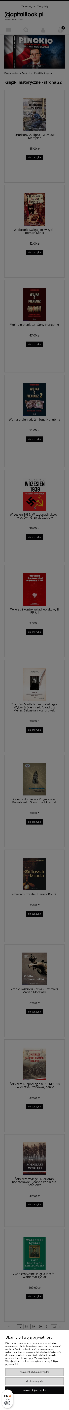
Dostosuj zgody (34, 1381)
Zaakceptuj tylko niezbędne (34, 1372)
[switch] (7, 1403)
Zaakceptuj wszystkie (34, 1390)
